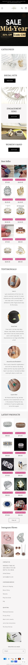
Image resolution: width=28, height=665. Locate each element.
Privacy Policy (6, 615)
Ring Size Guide (7, 597)
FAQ (4, 601)
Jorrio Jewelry (12, 664)
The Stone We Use (7, 627)
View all (14, 520)
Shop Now (14, 30)
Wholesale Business (8, 612)
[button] (2, 8)
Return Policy (6, 590)
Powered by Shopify (18, 664)
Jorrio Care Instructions (9, 623)
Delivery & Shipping (8, 586)
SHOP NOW (10, 80)
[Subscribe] (23, 651)
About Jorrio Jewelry (8, 619)
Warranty (5, 594)
